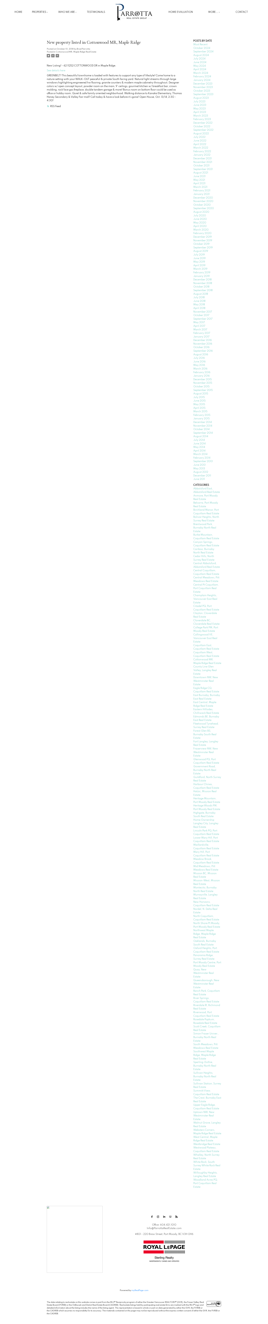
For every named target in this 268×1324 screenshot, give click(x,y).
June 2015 (199, 401)
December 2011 (202, 475)
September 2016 (203, 351)
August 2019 (200, 251)
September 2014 (203, 433)
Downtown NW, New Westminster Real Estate (205, 681)
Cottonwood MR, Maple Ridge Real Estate (76, 52)
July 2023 (199, 101)
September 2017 (203, 319)
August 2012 (200, 472)
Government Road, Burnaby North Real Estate (204, 770)
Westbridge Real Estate (206, 1144)
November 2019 (202, 240)
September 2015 (203, 390)
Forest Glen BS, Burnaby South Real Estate (204, 734)
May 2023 (199, 108)
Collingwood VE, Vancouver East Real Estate (205, 638)
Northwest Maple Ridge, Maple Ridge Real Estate (204, 934)
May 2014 (199, 447)
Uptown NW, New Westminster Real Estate (203, 1116)
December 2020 (203, 198)
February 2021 (201, 190)
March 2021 (200, 187)
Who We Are (66, 12)
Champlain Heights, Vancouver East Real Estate (205, 599)
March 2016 (200, 369)
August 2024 (201, 55)
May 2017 (199, 322)
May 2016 (199, 365)
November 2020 (203, 201)
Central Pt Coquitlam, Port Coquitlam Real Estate (206, 588)
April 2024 (199, 69)
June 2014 (199, 443)
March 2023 (200, 116)
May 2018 (199, 304)
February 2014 (201, 458)
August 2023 (201, 98)
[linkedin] (164, 1217)
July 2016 (199, 358)
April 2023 (199, 112)
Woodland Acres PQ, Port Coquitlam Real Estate (205, 1183)
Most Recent (200, 44)
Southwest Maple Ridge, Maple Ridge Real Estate (204, 1055)
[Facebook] (152, 1217)
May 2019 (199, 262)
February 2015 (201, 415)
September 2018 (203, 290)
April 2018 (199, 308)
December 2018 (202, 279)
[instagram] (158, 1217)
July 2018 (199, 297)
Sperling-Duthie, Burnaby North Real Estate (204, 1066)
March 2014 (200, 454)
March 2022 (200, 148)
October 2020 (202, 205)
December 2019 (202, 237)
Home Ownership (203, 820)
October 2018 (201, 287)
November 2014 (202, 426)
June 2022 (199, 141)
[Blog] (176, 1217)
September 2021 (203, 169)
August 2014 (200, 436)
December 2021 (202, 158)
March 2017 (200, 329)
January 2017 (201, 337)
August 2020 (201, 212)
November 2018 (202, 283)
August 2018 (200, 294)
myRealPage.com (140, 1290)
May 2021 (199, 180)
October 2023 (201, 91)
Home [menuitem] (18, 12)
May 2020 (199, 223)
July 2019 (199, 255)
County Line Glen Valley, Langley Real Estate (205, 670)
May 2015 (199, 404)
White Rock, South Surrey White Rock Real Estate (206, 1165)
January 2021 (201, 194)
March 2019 (200, 269)
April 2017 (199, 326)
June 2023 (199, 105)
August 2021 (200, 173)
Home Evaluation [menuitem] (180, 12)
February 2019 (201, 272)
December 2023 (202, 84)
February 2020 (202, 233)
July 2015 (199, 397)
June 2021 (199, 176)
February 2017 (201, 333)
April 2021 (199, 183)
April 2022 (199, 144)
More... (213, 12)
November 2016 (202, 344)
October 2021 (201, 165)
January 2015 (201, 418)
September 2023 (203, 94)
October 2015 (201, 386)
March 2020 (201, 230)
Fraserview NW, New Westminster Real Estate (205, 752)
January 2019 (201, 276)
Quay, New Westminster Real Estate (203, 973)
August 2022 (201, 133)
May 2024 (199, 66)
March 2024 (200, 73)
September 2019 (203, 247)
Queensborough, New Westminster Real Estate (206, 984)
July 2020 (199, 215)
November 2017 (202, 312)
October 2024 (201, 48)
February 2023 (202, 119)
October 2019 (201, 244)
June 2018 (199, 301)
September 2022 (203, 130)
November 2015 (202, 383)
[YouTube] (170, 1217)
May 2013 (199, 468)
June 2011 (199, 479)
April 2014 (199, 451)
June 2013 (199, 465)
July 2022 (199, 137)
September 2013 (203, 461)
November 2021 (202, 162)
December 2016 (202, 340)
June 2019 (199, 258)
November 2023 (203, 87)
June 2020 (200, 219)
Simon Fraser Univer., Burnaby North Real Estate (206, 1037)
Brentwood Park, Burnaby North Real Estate (204, 528)
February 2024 (202, 76)
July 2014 (199, 440)
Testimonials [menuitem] (96, 12)
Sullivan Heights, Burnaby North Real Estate (204, 1076)
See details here (56, 70)
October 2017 (201, 315)
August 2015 (200, 393)
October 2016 (201, 347)
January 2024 (201, 80)
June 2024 (199, 62)
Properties (39, 12)
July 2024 (199, 58)
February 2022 (202, 151)
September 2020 (203, 208)
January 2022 (201, 155)
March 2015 (200, 411)
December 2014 (202, 422)
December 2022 (202, 123)
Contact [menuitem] (242, 12)
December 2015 (202, 379)
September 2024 (203, 51)
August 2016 (200, 354)
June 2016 (199, 361)
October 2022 (201, 126)
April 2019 (199, 265)
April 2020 (200, 226)
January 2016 (201, 376)
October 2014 (201, 429)
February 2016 (201, 372)
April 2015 (199, 408)
